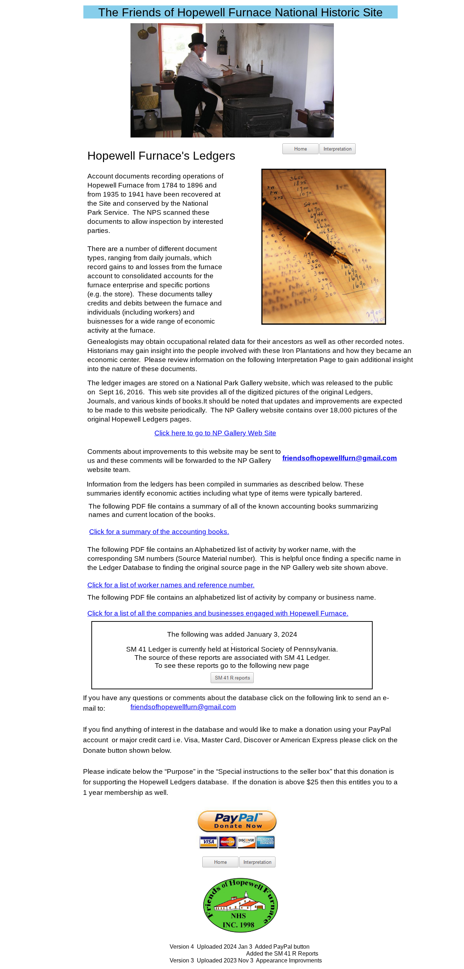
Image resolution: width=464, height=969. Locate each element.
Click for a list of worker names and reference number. (170, 585)
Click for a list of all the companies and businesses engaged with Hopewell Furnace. (217, 613)
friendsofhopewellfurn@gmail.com (183, 707)
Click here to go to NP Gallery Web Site (215, 433)
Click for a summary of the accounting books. (159, 531)
